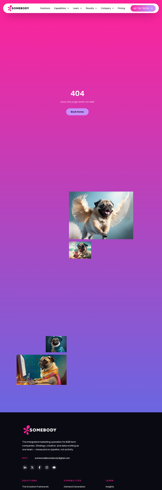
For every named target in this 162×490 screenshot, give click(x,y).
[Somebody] (20, 8)
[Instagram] (47, 467)
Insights (110, 486)
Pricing (121, 8)
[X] (32, 467)
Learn (76, 8)
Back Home (77, 111)
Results (90, 8)
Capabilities (60, 8)
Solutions (45, 8)
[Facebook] (39, 467)
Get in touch (141, 8)
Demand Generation (74, 486)
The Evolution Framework (35, 486)
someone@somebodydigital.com (52, 458)
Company (106, 8)
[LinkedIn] (25, 467)
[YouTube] (54, 467)
